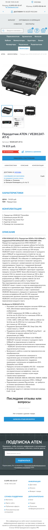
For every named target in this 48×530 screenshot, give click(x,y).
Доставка (33, 485)
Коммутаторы (19, 40)
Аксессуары (24, 48)
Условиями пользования (22, 467)
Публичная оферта (12, 506)
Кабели (8, 40)
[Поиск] (3, 30)
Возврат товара (35, 491)
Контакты (30, 24)
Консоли (38, 36)
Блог (31, 500)
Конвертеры (11, 44)
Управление (23, 44)
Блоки (40, 40)
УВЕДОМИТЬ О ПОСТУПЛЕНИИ (24, 158)
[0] (43, 30)
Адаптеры (31, 40)
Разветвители (36, 44)
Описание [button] (24, 165)
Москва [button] (17, 172)
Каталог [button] (11, 20)
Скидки (32, 503)
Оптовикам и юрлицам (29, 20)
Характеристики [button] (11, 165)
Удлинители (27, 36)
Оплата (32, 488)
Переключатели (13, 36)
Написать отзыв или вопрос (24, 419)
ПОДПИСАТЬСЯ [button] (24, 460)
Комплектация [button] (38, 165)
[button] (12, 7)
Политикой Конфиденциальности (35, 465)
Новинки (18, 24)
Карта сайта (10, 503)
